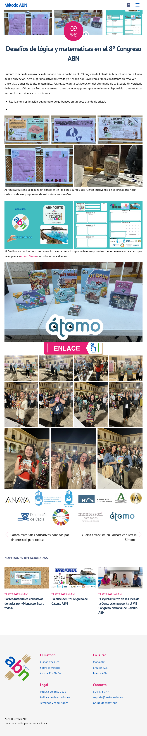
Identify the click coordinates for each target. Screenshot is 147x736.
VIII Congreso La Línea (16, 594)
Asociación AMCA (50, 673)
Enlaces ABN (100, 667)
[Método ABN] (17, 678)
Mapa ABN (99, 662)
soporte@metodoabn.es (108, 697)
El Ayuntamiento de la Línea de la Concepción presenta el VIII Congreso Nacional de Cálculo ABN (118, 606)
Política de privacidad (53, 691)
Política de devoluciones (55, 697)
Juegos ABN (100, 673)
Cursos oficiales (49, 662)
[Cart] (128, 4)
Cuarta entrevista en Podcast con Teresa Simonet (109, 537)
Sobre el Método (50, 667)
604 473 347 (101, 691)
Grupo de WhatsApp (105, 703)
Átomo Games (28, 256)
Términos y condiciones (54, 703)
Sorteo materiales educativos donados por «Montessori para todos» (39, 537)
